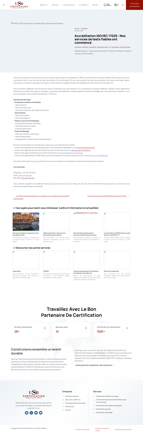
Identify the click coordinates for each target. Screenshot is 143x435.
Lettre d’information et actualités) (79, 207)
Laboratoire (92, 47)
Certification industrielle (104, 412)
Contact (95, 5)
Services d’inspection (111, 271)
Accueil (77, 28)
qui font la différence (100, 155)
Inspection (85, 47)
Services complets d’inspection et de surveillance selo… (25, 234)
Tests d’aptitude (125, 47)
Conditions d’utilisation (82, 429)
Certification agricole (103, 409)
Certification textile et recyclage (107, 396)
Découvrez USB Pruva (72, 400)
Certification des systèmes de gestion (109, 405)
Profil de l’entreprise (72, 396)
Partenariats (69, 406)
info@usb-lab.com (25, 175)
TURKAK (46, 271)
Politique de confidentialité (123, 429)
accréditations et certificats (72, 153)
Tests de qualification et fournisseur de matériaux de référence (86, 272)
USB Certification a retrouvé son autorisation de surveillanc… (54, 234)
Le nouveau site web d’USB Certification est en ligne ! (107, 196)
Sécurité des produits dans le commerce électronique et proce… (85, 234)
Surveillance (115, 47)
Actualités (84, 28)
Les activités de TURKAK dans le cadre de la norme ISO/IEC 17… (117, 234)
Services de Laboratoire (86, 147)
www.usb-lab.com (27, 178)
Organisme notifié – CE (104, 47)
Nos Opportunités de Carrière (75, 403)
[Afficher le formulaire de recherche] (123, 5)
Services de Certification (81, 150)
